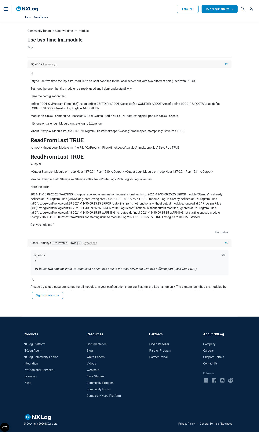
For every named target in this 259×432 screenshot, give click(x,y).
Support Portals (213, 357)
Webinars (93, 370)
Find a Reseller (159, 344)
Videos (91, 363)
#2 (226, 243)
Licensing (30, 376)
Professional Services (38, 370)
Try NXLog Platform (217, 8)
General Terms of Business (216, 423)
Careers (208, 350)
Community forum (39, 31)
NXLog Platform (34, 344)
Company (209, 344)
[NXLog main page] (27, 8)
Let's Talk (187, 8)
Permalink (221, 232)
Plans (27, 383)
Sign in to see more (47, 295)
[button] (10, 9)
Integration (31, 363)
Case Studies (95, 376)
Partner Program (160, 350)
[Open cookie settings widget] (4, 427)
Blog (90, 350)
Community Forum (99, 389)
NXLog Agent (32, 350)
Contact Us (210, 363)
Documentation (97, 344)
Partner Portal (158, 357)
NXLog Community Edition (41, 357)
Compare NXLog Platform (104, 396)
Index (28, 17)
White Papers (96, 357)
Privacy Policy (186, 423)
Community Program (100, 383)
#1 (226, 64)
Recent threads (41, 17)
